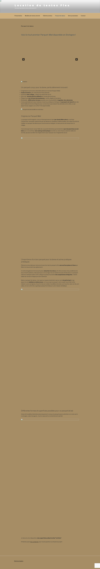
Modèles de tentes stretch (32, 15)
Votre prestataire (73, 15)
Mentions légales (18, 561)
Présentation (18, 15)
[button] (23, 59)
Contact (83, 15)
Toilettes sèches (47, 15)
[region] (50, 61)
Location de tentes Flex (42, 5)
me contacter (34, 542)
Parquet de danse (60, 15)
